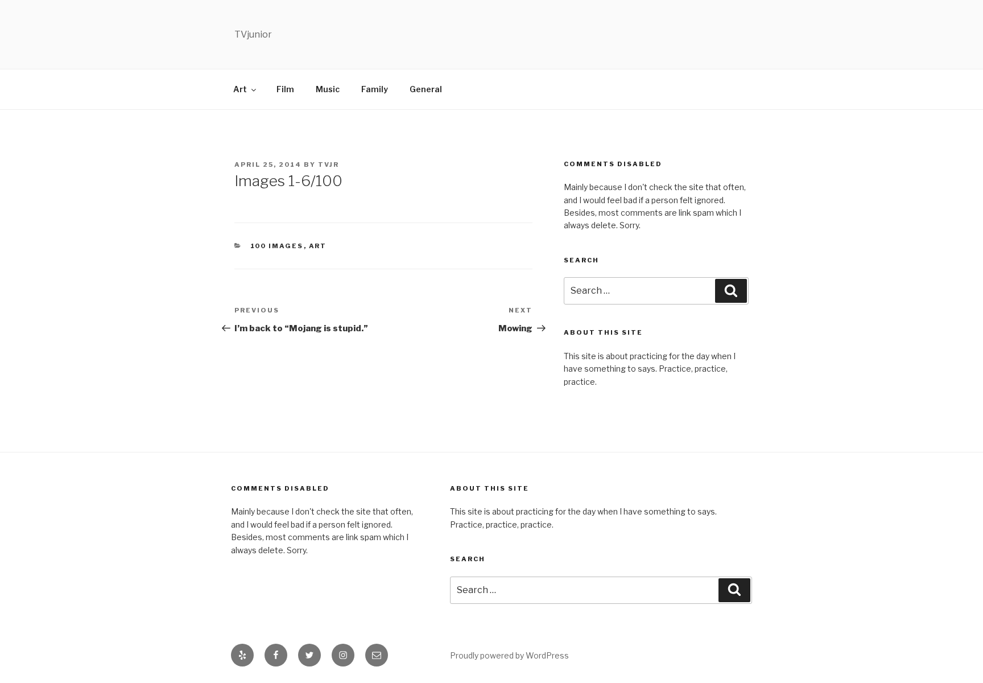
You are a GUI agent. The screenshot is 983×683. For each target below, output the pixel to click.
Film (285, 89)
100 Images (277, 246)
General (426, 89)
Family (374, 89)
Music (328, 89)
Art (240, 89)
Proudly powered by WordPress (509, 655)
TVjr (328, 164)
